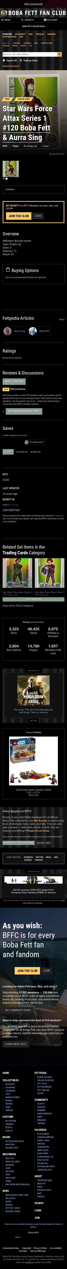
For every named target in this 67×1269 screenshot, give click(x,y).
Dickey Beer (42, 1153)
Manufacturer (47, 43)
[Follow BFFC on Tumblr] (33, 1239)
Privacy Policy (40, 1248)
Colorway (27, 43)
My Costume (10, 1121)
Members (41, 1110)
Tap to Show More (33, 599)
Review (23, 46)
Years (7, 1107)
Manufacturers (12, 1097)
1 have (8, 452)
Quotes (40, 1093)
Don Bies (41, 1144)
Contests (41, 1107)
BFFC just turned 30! (34, 4)
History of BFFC (44, 1190)
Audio (7, 1168)
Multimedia (9, 1154)
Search (28, 20)
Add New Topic (43, 843)
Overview (7, 34)
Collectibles (11, 1080)
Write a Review (14, 381)
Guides (8, 1201)
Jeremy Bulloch (44, 1170)
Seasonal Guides (12, 1211)
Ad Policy (33, 721)
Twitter (39, 857)
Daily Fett (9, 1158)
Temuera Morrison (45, 1137)
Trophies (41, 1123)
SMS (56, 857)
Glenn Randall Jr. (45, 1157)
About (38, 1176)
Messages (41, 1120)
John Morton (43, 1147)
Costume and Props (46, 1166)
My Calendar (43, 1134)
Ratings (8, 1100)
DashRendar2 (36, 442)
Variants (9, 1124)
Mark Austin (42, 1150)
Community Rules (11, 1248)
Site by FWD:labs (38, 1251)
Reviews (8, 1104)
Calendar (40, 1129)
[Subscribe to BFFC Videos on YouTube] (38, 1239)
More (61, 319)
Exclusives (10, 1198)
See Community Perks (18, 1010)
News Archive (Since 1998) (16, 1195)
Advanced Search (11, 66)
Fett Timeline (43, 1090)
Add (21, 37)
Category (16, 43)
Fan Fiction (10, 1178)
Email (48, 857)
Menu (7, 20)
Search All (12, 60)
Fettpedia (40, 1073)
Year (36, 43)
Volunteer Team (44, 1180)
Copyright (26, 1248)
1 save (45, 146)
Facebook (28, 857)
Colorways (10, 1091)
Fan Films (9, 1171)
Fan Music (9, 1165)
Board (6, 1137)
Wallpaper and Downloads (17, 1184)
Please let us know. (38, 830)
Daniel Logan (43, 1140)
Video (7, 1175)
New (31, 34)
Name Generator (44, 1113)
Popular (40, 34)
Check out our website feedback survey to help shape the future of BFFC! (34, 1225)
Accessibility (56, 1248)
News (6, 1190)
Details (8, 1127)
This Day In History (45, 1080)
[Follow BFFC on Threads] (44, 1239)
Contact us (58, 516)
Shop (39, 1193)
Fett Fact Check (12, 1208)
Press (39, 1187)
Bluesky (28, 860)
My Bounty (20, 34)
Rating (14, 46)
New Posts (10, 1144)
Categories (10, 1087)
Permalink (12, 505)
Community (41, 1099)
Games (8, 1181)
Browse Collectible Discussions (18, 843)
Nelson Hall (42, 1163)
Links (39, 1117)
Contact (41, 1197)
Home (6, 1073)
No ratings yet (30, 146)
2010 (5, 146)
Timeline (6, 46)
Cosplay (9, 1131)
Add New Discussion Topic (24, 411)
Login (38, 215)
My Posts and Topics (14, 1141)
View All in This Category (18, 605)
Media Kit (41, 1184)
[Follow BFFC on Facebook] (17, 1239)
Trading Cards (30, 60)
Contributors (9, 37)
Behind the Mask (44, 1077)
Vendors (51, 34)
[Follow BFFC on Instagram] (23, 1239)
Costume (8, 1116)
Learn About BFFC (16, 1044)
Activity (41, 1104)
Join (37, 1217)
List (30, 46)
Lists (7, 1094)
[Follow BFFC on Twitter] (28, 1239)
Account (52, 20)
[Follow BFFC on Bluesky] (49, 1239)
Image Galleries (12, 1162)
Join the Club (19, 216)
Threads (39, 860)
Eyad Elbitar (42, 1160)
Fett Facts (42, 1084)
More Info (33, 795)
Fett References (44, 1087)
